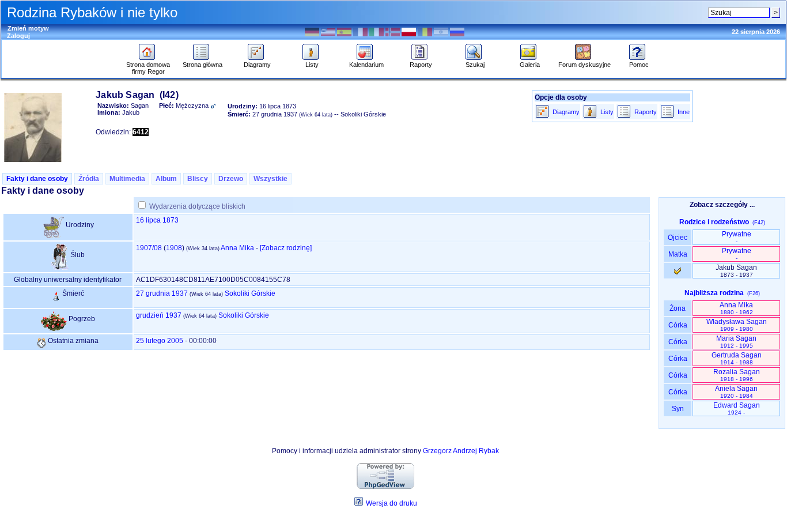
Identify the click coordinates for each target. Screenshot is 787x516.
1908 (174, 248)
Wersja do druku (391, 503)
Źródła (88, 179)
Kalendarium (366, 64)
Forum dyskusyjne (584, 64)
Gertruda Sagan (737, 358)
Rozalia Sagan (736, 375)
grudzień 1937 (158, 315)
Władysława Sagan (736, 325)
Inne (684, 111)
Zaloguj (18, 35)
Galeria (530, 64)
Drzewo (230, 179)
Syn (678, 409)
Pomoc (639, 64)
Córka (678, 325)
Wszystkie (270, 179)
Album (166, 179)
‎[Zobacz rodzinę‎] (286, 248)
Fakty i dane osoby (37, 179)
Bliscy (197, 179)
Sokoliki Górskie (250, 293)
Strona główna (202, 64)
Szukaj (475, 64)
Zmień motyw (28, 28)
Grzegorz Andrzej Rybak (461, 451)
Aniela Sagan (736, 392)
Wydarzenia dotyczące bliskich (197, 206)
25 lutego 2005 (159, 341)
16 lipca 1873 (157, 220)
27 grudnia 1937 (162, 293)
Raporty (421, 64)
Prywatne (736, 237)
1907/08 (149, 248)
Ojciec (677, 237)
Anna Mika (237, 248)
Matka (678, 254)
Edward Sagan (736, 408)
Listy (312, 64)
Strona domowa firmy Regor (148, 68)
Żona (677, 308)
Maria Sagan (736, 341)
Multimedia (127, 179)
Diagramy (257, 64)
